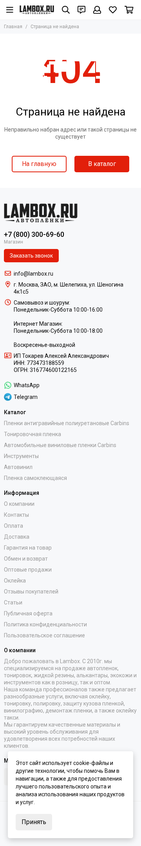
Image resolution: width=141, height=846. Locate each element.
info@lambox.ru (33, 274)
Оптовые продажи (28, 569)
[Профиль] (97, 10)
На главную (39, 164)
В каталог (102, 164)
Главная (13, 26)
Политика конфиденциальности (45, 624)
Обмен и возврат (26, 559)
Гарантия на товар (28, 548)
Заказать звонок (31, 256)
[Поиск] (66, 10)
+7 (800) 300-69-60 (34, 234)
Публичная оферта (28, 613)
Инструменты (21, 456)
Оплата (13, 526)
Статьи (13, 602)
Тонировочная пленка (32, 434)
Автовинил (18, 467)
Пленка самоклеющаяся (35, 478)
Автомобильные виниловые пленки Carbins (60, 445)
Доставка (16, 537)
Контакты (16, 515)
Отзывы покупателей (31, 591)
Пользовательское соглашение (44, 635)
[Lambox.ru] (37, 9)
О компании (19, 504)
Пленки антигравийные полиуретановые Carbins (66, 423)
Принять (34, 822)
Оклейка (15, 580)
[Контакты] (81, 10)
